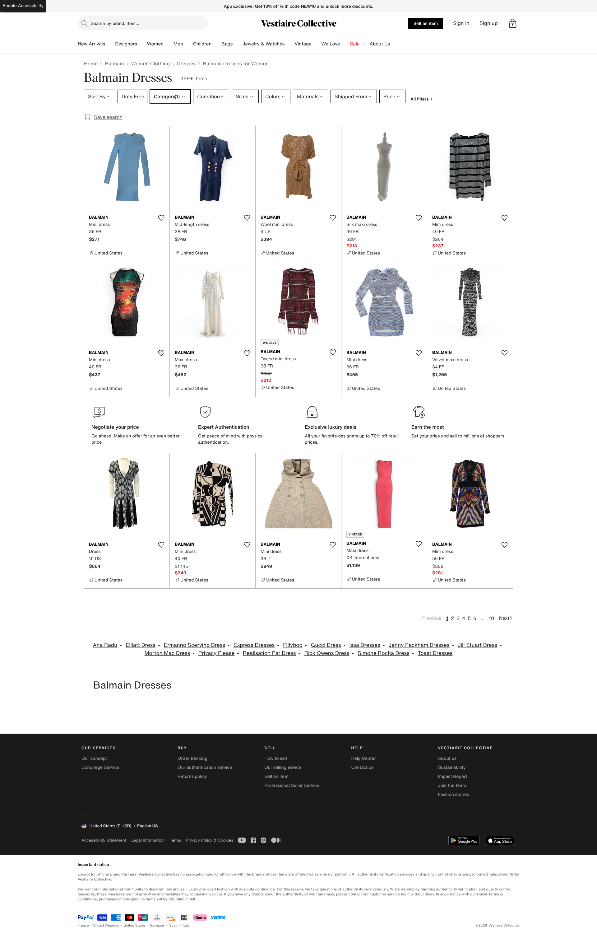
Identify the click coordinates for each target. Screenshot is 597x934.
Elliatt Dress (140, 645)
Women (155, 43)
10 (491, 618)
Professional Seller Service (291, 785)
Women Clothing (150, 63)
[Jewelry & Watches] (289, 43)
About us (447, 758)
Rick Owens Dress (326, 653)
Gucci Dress (326, 645)
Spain (173, 925)
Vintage (302, 43)
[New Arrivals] (110, 43)
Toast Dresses (435, 653)
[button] (512, 23)
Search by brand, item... (115, 23)
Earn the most (427, 427)
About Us (380, 43)
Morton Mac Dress (167, 653)
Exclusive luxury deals (330, 427)
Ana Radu (105, 645)
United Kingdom (106, 925)
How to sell (275, 758)
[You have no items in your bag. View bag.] (512, 23)
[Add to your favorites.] (161, 218)
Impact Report (452, 776)
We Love (331, 43)
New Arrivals (91, 43)
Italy (186, 925)
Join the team (452, 785)
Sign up (488, 23)
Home (91, 63)
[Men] (188, 43)
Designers (126, 43)
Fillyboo (293, 645)
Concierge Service (100, 767)
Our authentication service (205, 767)
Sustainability (452, 767)
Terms (175, 840)
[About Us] (394, 43)
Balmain (114, 63)
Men (178, 43)
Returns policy (192, 776)
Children (202, 43)
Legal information (147, 840)
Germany (157, 925)
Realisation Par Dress (269, 653)
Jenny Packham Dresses (419, 645)
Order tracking (192, 758)
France (83, 925)
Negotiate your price (115, 427)
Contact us (362, 767)
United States (135, 925)
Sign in (461, 23)
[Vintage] (316, 43)
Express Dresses (254, 645)
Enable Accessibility (23, 5)
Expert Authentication (223, 427)
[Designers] (142, 43)
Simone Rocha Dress (384, 653)
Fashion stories (453, 794)
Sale (355, 43)
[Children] (216, 43)
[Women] (168, 43)
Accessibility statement (103, 840)
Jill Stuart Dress (477, 645)
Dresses (186, 63)
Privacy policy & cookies (209, 840)
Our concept (94, 758)
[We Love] (345, 43)
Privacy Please (216, 653)
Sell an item (426, 23)
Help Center (363, 758)
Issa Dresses (364, 645)
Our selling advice (282, 767)
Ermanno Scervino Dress (194, 645)
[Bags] (237, 43)
